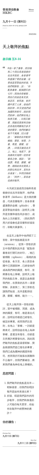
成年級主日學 (23, 26)
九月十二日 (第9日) (27, 441)
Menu (31, 10)
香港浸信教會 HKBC (11, 11)
